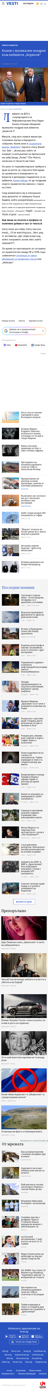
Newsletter (22, 345)
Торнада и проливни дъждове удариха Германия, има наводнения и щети (32, 814)
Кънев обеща (20, 180)
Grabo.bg (6, 1362)
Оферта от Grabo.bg (28, 637)
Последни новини (18, 587)
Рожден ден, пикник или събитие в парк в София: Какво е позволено (32, 739)
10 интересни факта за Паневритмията (21, 1131)
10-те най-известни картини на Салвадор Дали (22, 1059)
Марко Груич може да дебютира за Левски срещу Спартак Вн (32, 1256)
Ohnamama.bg (22, 1358)
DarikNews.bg (40, 1351)
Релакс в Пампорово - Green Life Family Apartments (32, 631)
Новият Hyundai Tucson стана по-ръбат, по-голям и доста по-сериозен (23, 1021)
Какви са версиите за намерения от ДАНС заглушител (32, 796)
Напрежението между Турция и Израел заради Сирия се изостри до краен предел (32, 779)
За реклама (20, 1370)
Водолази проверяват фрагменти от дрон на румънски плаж (32, 614)
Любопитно (25, 838)
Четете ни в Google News (26, 1342)
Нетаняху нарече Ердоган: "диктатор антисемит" (31, 548)
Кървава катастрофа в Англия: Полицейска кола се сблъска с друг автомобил (32, 649)
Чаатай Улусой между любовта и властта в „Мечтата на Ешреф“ (23, 981)
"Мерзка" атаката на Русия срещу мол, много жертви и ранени (33, 531)
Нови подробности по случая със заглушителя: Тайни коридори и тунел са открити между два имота (32, 758)
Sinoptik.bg (37, 1358)
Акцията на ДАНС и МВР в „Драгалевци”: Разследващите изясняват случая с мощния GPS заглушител (32, 867)
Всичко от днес (24, 902)
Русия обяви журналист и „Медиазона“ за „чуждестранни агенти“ (23, 1096)
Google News (39, 345)
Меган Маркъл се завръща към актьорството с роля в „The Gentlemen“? (32, 831)
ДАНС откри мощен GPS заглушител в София (33, 514)
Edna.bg (28, 1362)
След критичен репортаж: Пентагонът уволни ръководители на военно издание (33, 848)
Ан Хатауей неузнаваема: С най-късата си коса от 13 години (31, 1240)
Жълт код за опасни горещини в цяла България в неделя (31, 415)
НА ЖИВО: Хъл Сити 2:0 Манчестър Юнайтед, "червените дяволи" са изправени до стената (33, 1274)
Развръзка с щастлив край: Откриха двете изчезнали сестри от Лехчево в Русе (32, 722)
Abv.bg (5, 1351)
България (24, 694)
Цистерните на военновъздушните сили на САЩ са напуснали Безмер (31, 466)
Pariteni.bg (17, 1362)
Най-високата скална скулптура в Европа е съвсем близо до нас (32, 1187)
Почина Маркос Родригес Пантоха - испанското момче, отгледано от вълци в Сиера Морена (32, 433)
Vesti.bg (12, 3)
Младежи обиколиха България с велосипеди (33, 1202)
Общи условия (35, 1370)
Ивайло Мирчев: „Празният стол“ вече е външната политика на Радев (33, 705)
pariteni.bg (24, 489)
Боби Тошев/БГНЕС (15, 109)
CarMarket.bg (37, 1355)
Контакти (42, 1374)
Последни (28, 3)
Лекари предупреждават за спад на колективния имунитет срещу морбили (32, 686)
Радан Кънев (9, 321)
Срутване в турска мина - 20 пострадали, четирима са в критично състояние (32, 599)
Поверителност (8, 1374)
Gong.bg (27, 1351)
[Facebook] (24, 1377)
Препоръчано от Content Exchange (32, 1141)
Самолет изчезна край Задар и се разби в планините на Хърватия (32, 887)
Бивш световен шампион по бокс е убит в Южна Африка (32, 448)
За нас (9, 1370)
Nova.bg (8, 1355)
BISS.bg (10, 1358)
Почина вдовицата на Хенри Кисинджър (32, 563)
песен (22, 321)
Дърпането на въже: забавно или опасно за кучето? (32, 1170)
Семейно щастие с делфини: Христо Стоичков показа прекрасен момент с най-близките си (31, 1222)
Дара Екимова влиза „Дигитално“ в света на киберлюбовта (22, 943)
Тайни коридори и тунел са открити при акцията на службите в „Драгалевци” (33, 1308)
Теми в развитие (10, 45)
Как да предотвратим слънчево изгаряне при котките (33, 1154)
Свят (23, 605)
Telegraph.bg (40, 1362)
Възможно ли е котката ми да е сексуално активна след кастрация (33, 499)
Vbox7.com (15, 1351)
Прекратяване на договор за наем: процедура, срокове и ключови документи (32, 482)
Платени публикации (26, 1374)
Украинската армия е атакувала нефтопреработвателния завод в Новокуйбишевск (34, 667)
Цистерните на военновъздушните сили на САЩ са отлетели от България (32, 1291)
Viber (9, 345)
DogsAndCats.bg (22, 1355)
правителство (36, 321)
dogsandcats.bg (26, 506)
